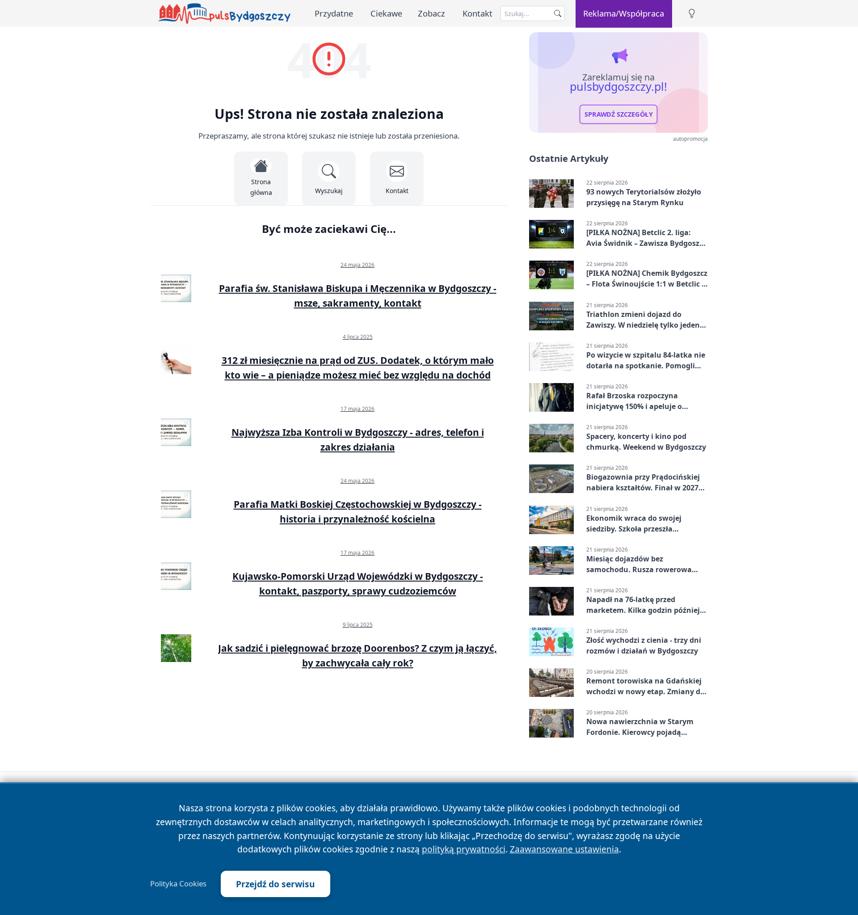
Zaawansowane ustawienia (564, 849)
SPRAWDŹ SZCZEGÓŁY (619, 114)
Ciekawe (386, 13)
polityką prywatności (463, 849)
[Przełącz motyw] (692, 13)
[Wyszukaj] (557, 13)
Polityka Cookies (178, 883)
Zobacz (431, 13)
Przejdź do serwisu (275, 884)
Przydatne (334, 13)
